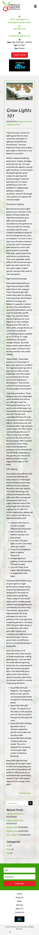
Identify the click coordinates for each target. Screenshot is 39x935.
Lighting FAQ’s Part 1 (15, 820)
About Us (19, 908)
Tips (8, 853)
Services (19, 905)
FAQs (8, 849)
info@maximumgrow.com (19, 36)
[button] (19, 883)
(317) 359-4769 (19, 29)
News (19, 901)
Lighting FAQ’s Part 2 (15, 814)
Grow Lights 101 (13, 835)
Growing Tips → (26, 793)
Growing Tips (12, 831)
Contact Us (19, 912)
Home (19, 894)
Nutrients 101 (11, 827)
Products (19, 897)
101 (18, 124)
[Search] (30, 803)
